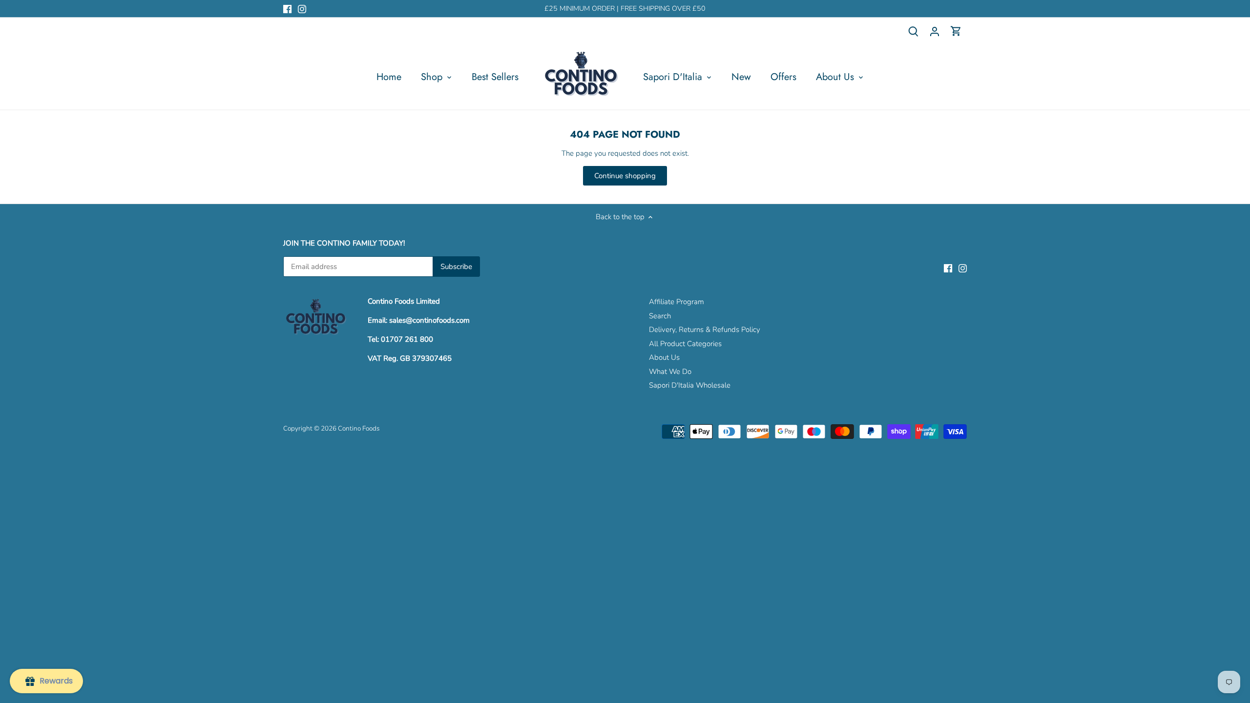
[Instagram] (302, 8)
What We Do (670, 371)
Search (660, 316)
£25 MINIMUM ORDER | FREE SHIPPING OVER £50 (625, 8)
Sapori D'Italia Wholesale (689, 385)
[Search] (913, 31)
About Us (664, 357)
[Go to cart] (956, 31)
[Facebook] (287, 8)
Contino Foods (358, 428)
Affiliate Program (676, 302)
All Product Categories (685, 344)
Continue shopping (625, 176)
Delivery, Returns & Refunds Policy (704, 329)
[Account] (934, 31)
